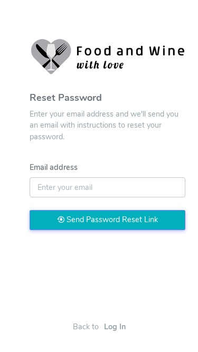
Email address (54, 167)
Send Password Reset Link (111, 219)
